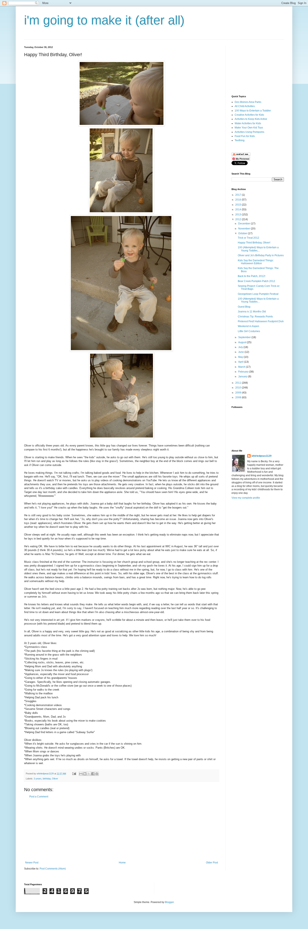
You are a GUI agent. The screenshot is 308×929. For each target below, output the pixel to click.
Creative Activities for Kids (249, 114)
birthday (47, 778)
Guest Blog (244, 306)
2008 (238, 397)
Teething (240, 140)
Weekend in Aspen (248, 326)
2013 (238, 214)
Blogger (169, 902)
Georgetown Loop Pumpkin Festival (258, 293)
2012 (238, 219)
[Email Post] (74, 773)
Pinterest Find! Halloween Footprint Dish (261, 321)
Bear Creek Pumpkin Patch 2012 (256, 281)
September (244, 337)
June (241, 352)
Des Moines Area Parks (248, 102)
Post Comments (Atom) (53, 868)
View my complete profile (246, 497)
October (243, 233)
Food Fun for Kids (245, 136)
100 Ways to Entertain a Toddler (253, 110)
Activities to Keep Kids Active (251, 119)
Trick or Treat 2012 (248, 237)
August (242, 342)
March (242, 366)
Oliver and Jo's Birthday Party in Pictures (261, 255)
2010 (238, 387)
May (241, 357)
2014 (238, 209)
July (240, 347)
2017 (238, 194)
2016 (238, 199)
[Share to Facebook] (93, 774)
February (243, 371)
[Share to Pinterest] (97, 774)
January (243, 376)
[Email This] (81, 774)
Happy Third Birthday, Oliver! (254, 242)
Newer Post (31, 862)
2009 (238, 392)
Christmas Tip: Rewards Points (255, 316)
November (244, 228)
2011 (238, 382)
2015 (238, 204)
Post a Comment (38, 796)
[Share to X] (89, 774)
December (244, 223)
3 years (37, 778)
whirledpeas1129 (45, 773)
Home (122, 862)
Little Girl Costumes (249, 331)
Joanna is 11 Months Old (252, 311)
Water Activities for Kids (248, 123)
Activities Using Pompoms (249, 132)
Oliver (55, 778)
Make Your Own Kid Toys (249, 127)
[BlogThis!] (85, 774)
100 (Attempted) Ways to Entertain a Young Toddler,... (258, 249)
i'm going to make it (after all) (104, 20)
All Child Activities (245, 106)
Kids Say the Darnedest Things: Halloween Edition (256, 262)
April (241, 361)
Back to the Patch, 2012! (251, 276)
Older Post (212, 862)
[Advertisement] (121, 829)
